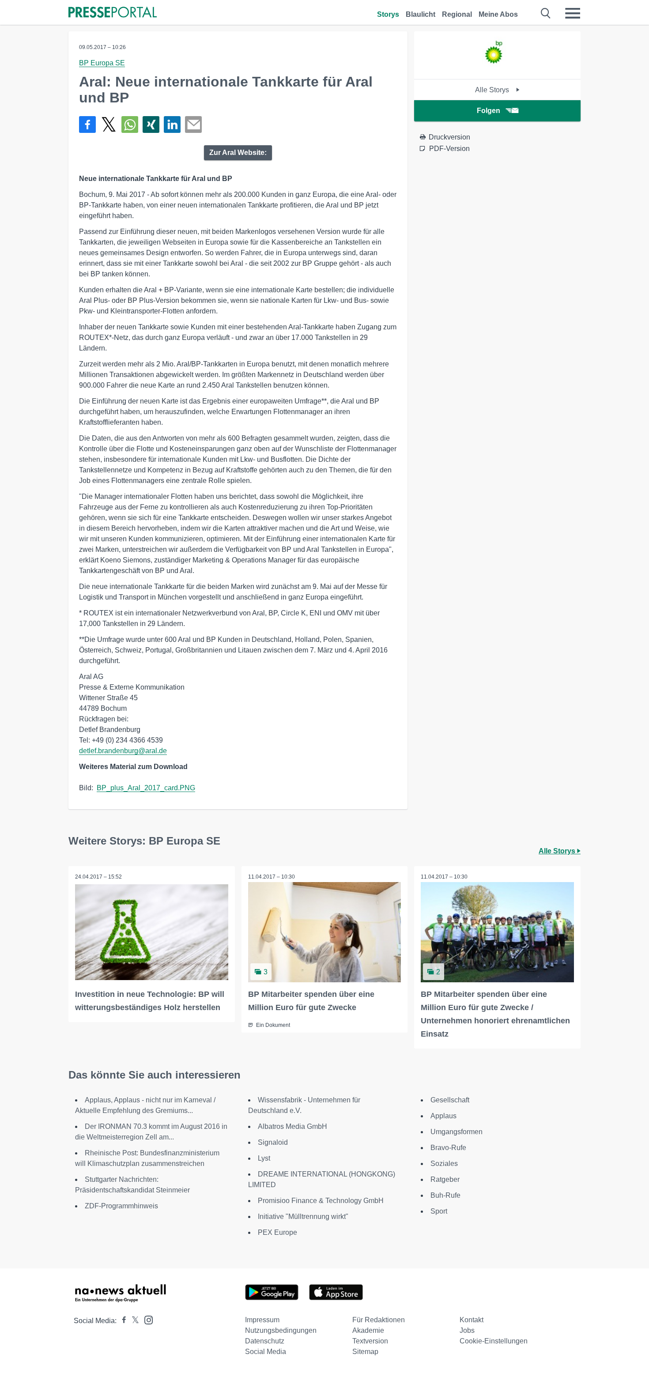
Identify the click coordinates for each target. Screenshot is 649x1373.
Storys (388, 14)
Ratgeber (445, 1179)
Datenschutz (264, 1341)
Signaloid (273, 1142)
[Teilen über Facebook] (87, 124)
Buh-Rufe (445, 1195)
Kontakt (471, 1320)
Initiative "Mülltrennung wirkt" (303, 1216)
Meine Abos (498, 14)
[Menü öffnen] (573, 13)
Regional (457, 14)
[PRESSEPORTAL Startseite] (112, 13)
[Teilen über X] (108, 124)
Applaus (443, 1116)
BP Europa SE (102, 63)
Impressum (262, 1320)
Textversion (370, 1341)
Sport (438, 1211)
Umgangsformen (456, 1131)
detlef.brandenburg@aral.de (123, 750)
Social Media (265, 1351)
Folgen (488, 110)
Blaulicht (420, 14)
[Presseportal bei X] (132, 1320)
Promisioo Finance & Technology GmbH (321, 1200)
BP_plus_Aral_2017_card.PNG (146, 788)
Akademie (368, 1330)
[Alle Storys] (497, 71)
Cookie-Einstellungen (494, 1341)
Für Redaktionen (378, 1320)
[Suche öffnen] (545, 13)
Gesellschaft (449, 1100)
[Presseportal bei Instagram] (146, 1319)
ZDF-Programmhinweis (121, 1206)
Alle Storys (493, 90)
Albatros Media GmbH (292, 1126)
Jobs (467, 1330)
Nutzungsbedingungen (281, 1330)
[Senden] (193, 124)
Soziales (444, 1163)
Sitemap (365, 1351)
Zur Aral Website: (238, 152)
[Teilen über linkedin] (172, 124)
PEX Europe (277, 1232)
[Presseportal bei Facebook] (121, 1320)
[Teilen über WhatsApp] (129, 124)
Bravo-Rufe (448, 1147)
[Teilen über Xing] (151, 124)
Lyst (264, 1158)
